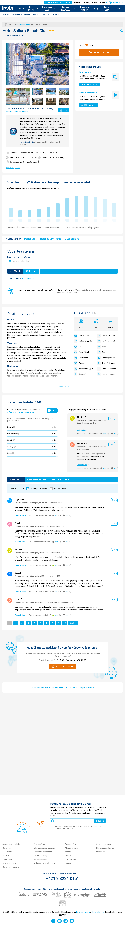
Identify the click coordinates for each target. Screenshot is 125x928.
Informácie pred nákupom (44, 848)
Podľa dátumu (16, 479)
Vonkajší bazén (108, 336)
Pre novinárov (71, 844)
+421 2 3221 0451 (62, 878)
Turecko (26, 15)
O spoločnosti (71, 859)
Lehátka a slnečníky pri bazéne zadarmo (110, 341)
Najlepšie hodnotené (60, 479)
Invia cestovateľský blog (44, 863)
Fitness (82, 363)
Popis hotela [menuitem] (30, 239)
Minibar (105, 347)
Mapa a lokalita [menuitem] (72, 239)
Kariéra (68, 852)
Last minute (85, 72)
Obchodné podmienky (43, 852)
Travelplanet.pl (98, 912)
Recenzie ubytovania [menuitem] (50, 239)
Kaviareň (82, 374)
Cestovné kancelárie (11, 844)
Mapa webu (101, 852)
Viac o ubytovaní (13, 167)
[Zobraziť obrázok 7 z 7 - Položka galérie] (64, 101)
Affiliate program (72, 848)
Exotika (5, 855)
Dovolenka (16, 15)
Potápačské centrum (110, 358)
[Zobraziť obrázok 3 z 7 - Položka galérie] (51, 91)
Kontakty (68, 863)
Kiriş (44, 15)
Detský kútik (84, 352)
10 (65, 623)
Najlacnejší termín (88, 92)
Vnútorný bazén (85, 341)
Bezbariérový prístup (86, 369)
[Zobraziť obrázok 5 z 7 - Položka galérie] (37, 101)
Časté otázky (39, 844)
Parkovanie (7, 859)
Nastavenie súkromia (105, 848)
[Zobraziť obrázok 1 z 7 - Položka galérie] (18, 96)
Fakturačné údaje (41, 855)
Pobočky (69, 855)
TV (80, 347)
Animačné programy (110, 363)
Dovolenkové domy (10, 867)
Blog (96, 8)
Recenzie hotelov (84, 8)
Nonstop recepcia (109, 374)
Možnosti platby (40, 859)
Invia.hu (86, 912)
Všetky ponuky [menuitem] (13, 239)
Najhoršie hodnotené (36, 479)
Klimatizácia (84, 336)
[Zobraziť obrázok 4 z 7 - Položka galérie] (64, 91)
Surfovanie (83, 358)
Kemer (36, 15)
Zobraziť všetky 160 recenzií (17, 111)
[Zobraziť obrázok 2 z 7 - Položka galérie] (37, 91)
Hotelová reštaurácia (110, 369)
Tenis (104, 352)
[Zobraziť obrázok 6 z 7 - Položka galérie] (51, 101)
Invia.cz (79, 912)
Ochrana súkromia (103, 844)
